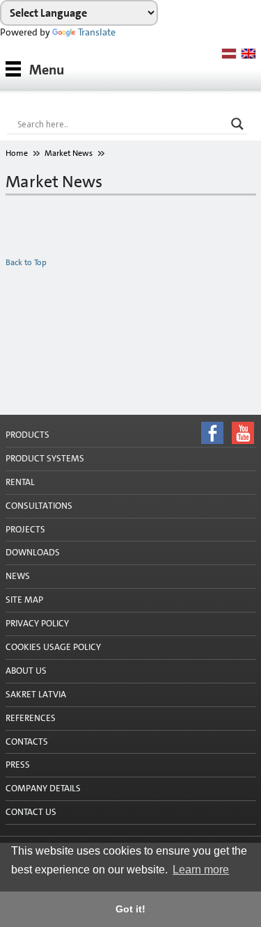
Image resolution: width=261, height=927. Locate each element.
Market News (69, 153)
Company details (43, 788)
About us (26, 670)
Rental (20, 482)
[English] (248, 53)
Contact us (31, 812)
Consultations (39, 506)
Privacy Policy (37, 623)
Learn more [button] (201, 870)
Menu (46, 69)
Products (27, 435)
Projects (25, 529)
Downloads (33, 552)
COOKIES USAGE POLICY (53, 647)
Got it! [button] (130, 908)
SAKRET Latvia (36, 694)
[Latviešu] (229, 53)
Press (18, 764)
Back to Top (26, 262)
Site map (24, 599)
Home (17, 153)
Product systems (45, 458)
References (31, 718)
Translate (97, 32)
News (18, 576)
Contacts (27, 741)
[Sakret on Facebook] (130, 831)
